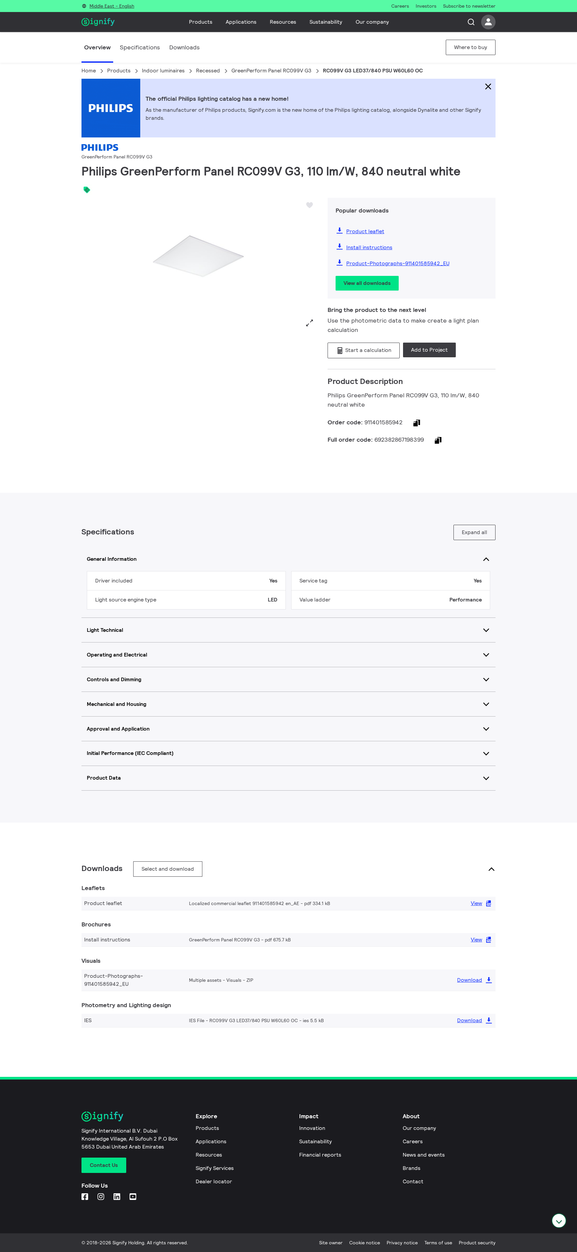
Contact (413, 1181)
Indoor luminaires (163, 70)
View (476, 903)
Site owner (331, 1243)
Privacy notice (402, 1243)
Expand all (474, 532)
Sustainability (326, 21)
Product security (477, 1243)
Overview (97, 47)
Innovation (312, 1128)
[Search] (471, 22)
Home (88, 70)
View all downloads (367, 283)
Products (200, 21)
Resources (283, 21)
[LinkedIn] (118, 1197)
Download (469, 979)
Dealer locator (214, 1181)
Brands (411, 1168)
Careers (413, 1141)
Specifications (140, 47)
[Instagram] (102, 1197)
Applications (241, 21)
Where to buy (470, 47)
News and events (424, 1154)
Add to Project (429, 349)
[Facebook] (85, 1197)
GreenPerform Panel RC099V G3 (271, 70)
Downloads (184, 47)
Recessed (208, 70)
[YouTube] (134, 1197)
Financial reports (320, 1154)
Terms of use (438, 1243)
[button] (88, 264)
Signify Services (215, 1168)
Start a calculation (367, 350)
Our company (372, 21)
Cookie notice (364, 1243)
